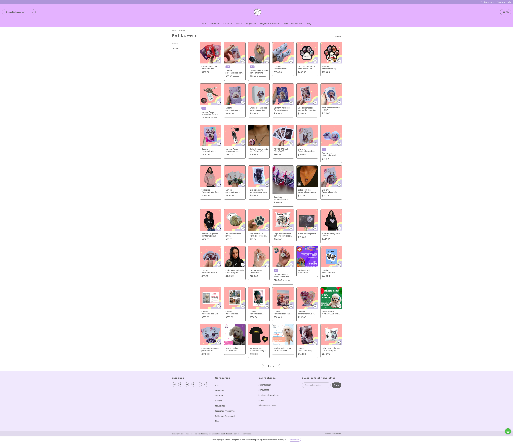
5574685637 (264, 390)
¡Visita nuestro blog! (267, 405)
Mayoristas (251, 23)
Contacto (228, 23)
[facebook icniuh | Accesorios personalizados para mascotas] (180, 384)
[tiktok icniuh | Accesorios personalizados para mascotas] (193, 384)
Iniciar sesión (489, 2)
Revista (239, 23)
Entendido (294, 440)
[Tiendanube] (333, 434)
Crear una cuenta (504, 2)
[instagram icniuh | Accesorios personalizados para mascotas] (174, 384)
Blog (309, 23)
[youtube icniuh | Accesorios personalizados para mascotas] (187, 384)
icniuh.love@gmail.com (269, 395)
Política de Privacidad (293, 23)
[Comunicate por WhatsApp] (508, 431)
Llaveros (175, 48)
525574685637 (265, 385)
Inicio (204, 23)
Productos (215, 23)
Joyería (175, 43)
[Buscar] (32, 12)
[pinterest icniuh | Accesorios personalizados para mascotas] (206, 384)
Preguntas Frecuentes (270, 23)
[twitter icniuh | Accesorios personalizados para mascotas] (200, 384)
